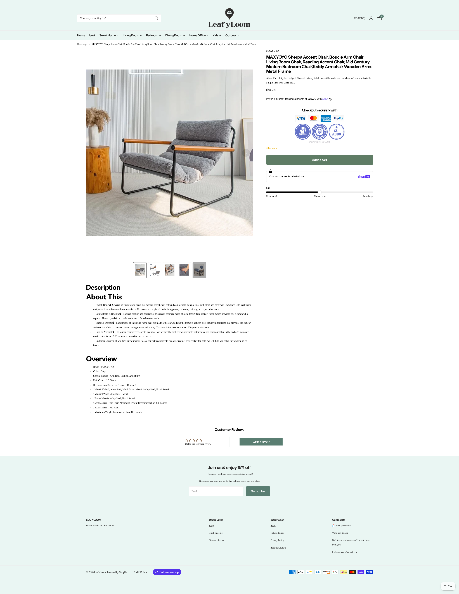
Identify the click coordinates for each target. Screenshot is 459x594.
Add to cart (319, 160)
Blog (211, 525)
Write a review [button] (261, 441)
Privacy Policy (277, 540)
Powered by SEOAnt (319, 141)
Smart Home (107, 35)
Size (268, 187)
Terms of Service (216, 540)
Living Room (131, 35)
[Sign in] (371, 18)
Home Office (197, 35)
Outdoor (231, 35)
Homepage (82, 44)
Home (81, 35)
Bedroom (152, 35)
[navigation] (139, 270)
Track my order (216, 532)
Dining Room (173, 35)
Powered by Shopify (117, 572)
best (92, 35)
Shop (273, 525)
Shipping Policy (278, 547)
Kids (215, 35)
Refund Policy (277, 532)
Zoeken (156, 18)
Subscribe (258, 491)
